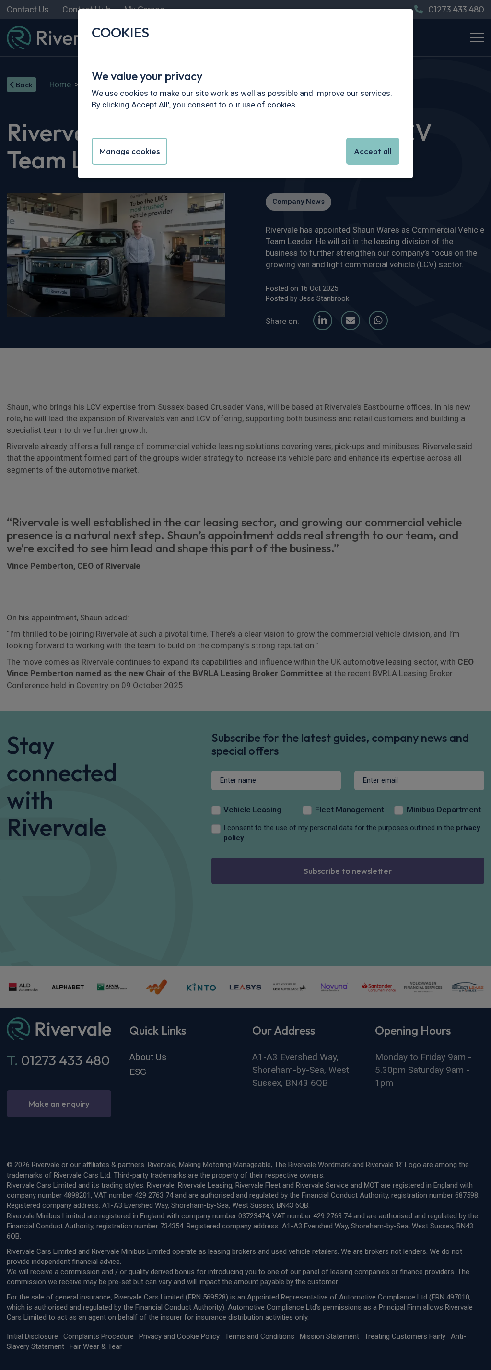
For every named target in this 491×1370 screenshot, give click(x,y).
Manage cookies (129, 151)
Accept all (373, 151)
